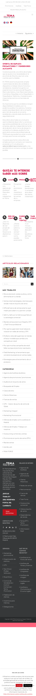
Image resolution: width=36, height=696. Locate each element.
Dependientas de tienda (25, 516)
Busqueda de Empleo (11, 386)
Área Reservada (9, 500)
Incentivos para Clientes (9, 602)
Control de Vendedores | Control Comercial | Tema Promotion (8, 586)
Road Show (8, 577)
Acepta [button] (19, 685)
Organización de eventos (10, 560)
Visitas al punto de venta (25, 510)
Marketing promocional (8, 554)
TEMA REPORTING (10, 512)
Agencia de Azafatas (24, 469)
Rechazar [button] (28, 685)
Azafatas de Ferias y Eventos (26, 564)
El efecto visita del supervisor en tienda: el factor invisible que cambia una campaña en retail (18, 338)
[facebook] (3, 527)
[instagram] (16, 527)
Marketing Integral (10, 411)
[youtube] (9, 527)
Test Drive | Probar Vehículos (8, 571)
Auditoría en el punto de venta (15, 382)
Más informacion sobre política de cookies (17, 694)
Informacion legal (24, 530)
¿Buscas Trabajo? (6, 495)
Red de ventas (9, 442)
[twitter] (6, 527)
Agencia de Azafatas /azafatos (14, 373)
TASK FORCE (8, 451)
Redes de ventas (26, 485)
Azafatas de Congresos (24, 570)
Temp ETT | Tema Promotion (24, 523)
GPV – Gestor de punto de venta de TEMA (16, 405)
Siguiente (28, 33)
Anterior (20, 33)
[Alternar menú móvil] (32, 15)
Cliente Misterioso (10, 395)
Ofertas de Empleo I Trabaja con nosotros (15, 428)
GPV (5, 565)
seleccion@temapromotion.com (14, 146)
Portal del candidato (7, 504)
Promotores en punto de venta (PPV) (17, 438)
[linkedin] (12, 527)
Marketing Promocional (12, 415)
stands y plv (8, 447)
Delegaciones (9, 607)
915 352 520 (17, 2)
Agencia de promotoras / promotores (17, 377)
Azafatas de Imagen (24, 576)
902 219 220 (26, 2)
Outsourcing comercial (25, 504)
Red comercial (25, 489)
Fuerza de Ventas (24, 494)
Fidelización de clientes (9, 596)
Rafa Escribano (8, 256)
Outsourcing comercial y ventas (15, 434)
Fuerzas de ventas (10, 399)
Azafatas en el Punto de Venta (26, 558)
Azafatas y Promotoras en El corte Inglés (25, 589)
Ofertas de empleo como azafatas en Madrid (17, 421)
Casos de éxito (9, 391)
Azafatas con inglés (25, 582)
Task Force (24, 499)
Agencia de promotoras (24, 475)
